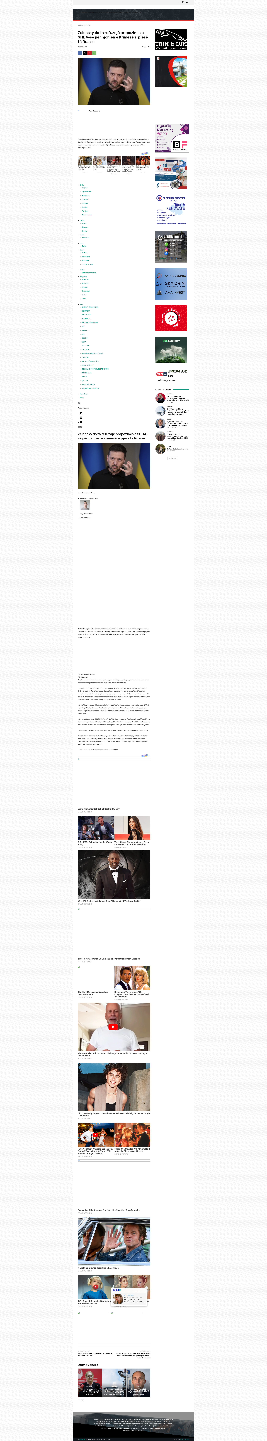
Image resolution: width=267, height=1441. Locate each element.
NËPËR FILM (86, 373)
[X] (85, 53)
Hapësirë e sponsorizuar (90, 388)
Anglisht (85, 188)
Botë (89, 25)
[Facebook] (179, 2)
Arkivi (82, 398)
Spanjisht (85, 199)
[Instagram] (183, 2)
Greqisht (85, 203)
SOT (83, 326)
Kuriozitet (85, 283)
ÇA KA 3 (85, 381)
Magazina (83, 277)
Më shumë (172, 458)
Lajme (85, 25)
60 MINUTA (86, 319)
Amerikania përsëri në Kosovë (92, 354)
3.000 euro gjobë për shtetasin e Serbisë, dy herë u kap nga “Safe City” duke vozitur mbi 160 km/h (114, 1392)
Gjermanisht (86, 192)
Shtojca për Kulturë (89, 273)
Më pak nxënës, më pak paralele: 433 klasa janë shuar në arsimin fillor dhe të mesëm (90, 1392)
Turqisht (85, 211)
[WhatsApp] (94, 53)
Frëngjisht (86, 196)
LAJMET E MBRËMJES (90, 307)
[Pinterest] (89, 53)
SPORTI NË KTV (88, 365)
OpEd (82, 235)
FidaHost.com (184, 1439)
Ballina (80, 25)
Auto (84, 295)
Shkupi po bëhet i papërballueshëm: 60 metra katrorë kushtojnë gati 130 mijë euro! (177, 437)
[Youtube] (187, 2)
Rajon (84, 246)
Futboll (84, 253)
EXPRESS (85, 330)
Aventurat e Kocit (88, 384)
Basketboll (86, 257)
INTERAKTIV (86, 315)
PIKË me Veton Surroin (90, 323)
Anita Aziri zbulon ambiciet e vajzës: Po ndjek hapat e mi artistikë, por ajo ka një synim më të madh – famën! (133, 1356)
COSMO (85, 338)
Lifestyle (85, 279)
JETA (84, 342)
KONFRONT (86, 311)
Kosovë (138, 1386)
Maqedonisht (87, 215)
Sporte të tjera (87, 264)
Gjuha (82, 185)
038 (83, 334)
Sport (82, 250)
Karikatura (85, 238)
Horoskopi (85, 291)
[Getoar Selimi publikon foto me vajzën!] (160, 449)
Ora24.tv (82, 1439)
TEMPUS (85, 357)
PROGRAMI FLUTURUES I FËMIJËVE (95, 369)
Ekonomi (85, 227)
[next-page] (82, 1400)
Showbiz (85, 287)
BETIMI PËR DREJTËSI (90, 361)
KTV (81, 304)
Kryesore (89, 1386)
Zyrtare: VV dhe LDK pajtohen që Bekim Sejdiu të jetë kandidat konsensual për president (138, 1392)
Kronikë (84, 231)
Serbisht (85, 207)
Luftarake (85, 260)
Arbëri (84, 223)
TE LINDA (85, 350)
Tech (84, 299)
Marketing (83, 394)
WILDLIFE (85, 346)
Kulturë (82, 270)
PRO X (84, 377)
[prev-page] (79, 1400)
